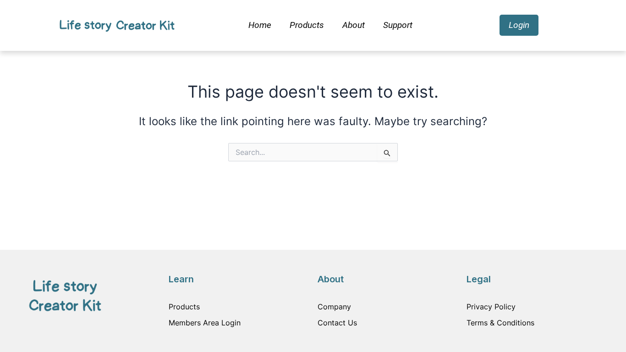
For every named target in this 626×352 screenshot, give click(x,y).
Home (259, 25)
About (353, 25)
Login (519, 25)
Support (397, 25)
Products (307, 25)
